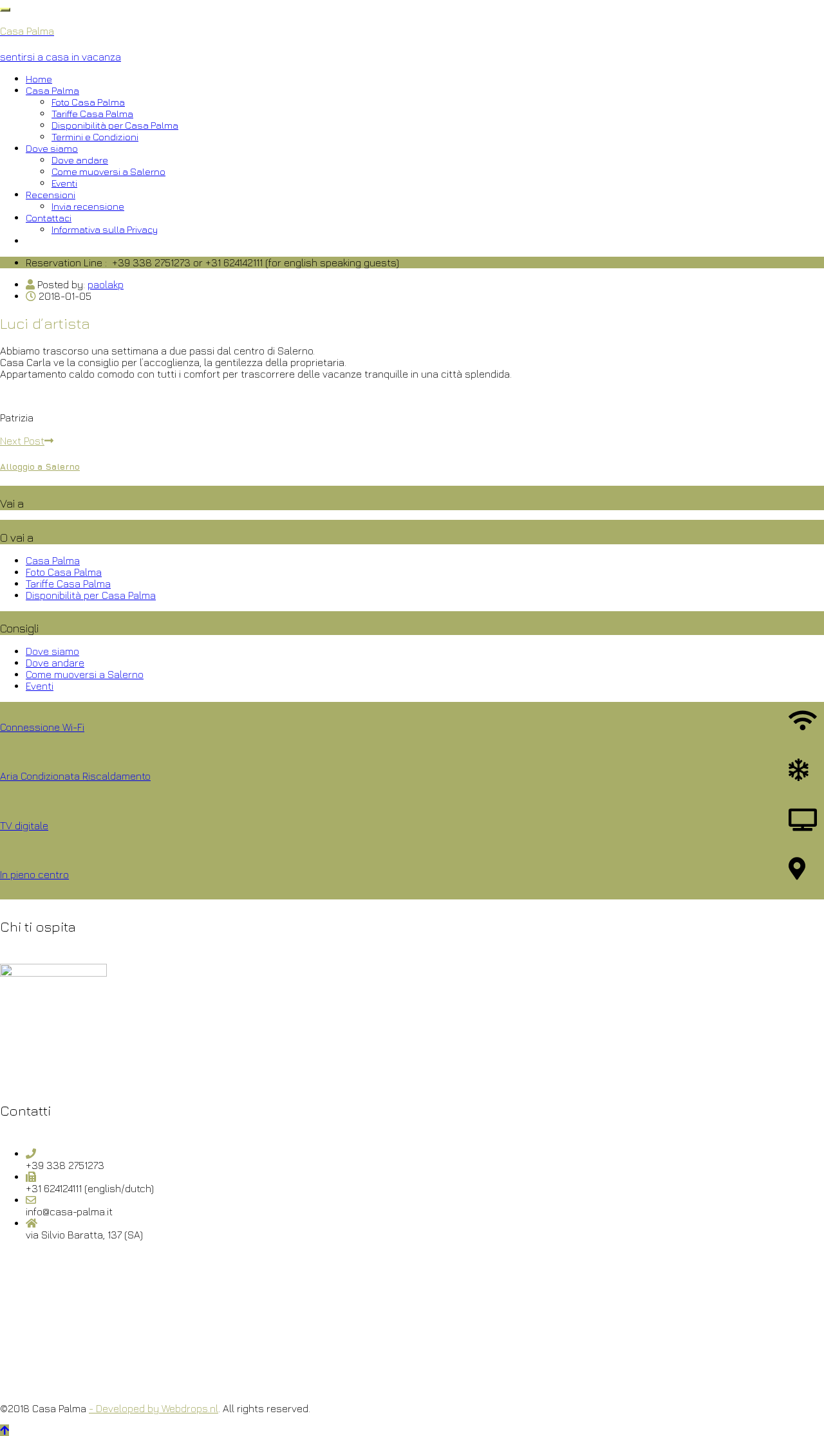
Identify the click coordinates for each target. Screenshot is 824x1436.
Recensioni (50, 194)
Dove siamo (52, 148)
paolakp (106, 284)
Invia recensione (88, 206)
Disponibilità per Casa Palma (115, 125)
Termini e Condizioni (95, 136)
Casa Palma (52, 90)
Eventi (64, 183)
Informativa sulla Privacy (105, 229)
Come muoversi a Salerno (108, 171)
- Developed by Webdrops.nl (153, 1408)
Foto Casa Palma (88, 102)
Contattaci (48, 217)
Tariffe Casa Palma (92, 113)
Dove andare (80, 159)
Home (39, 78)
